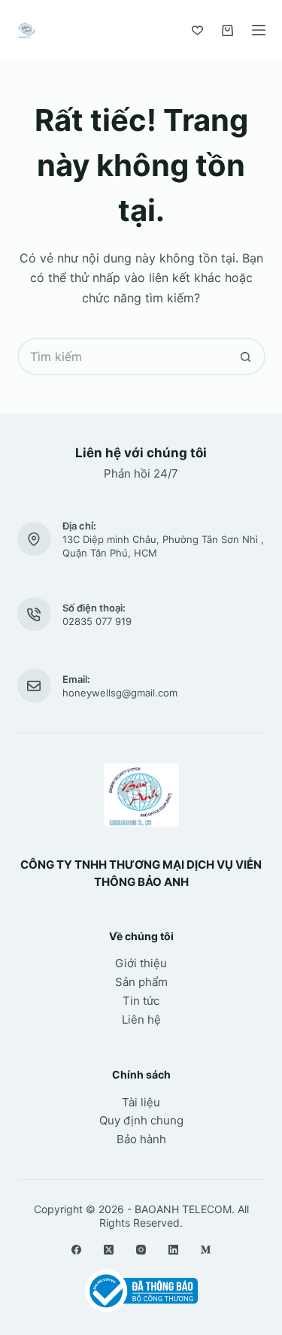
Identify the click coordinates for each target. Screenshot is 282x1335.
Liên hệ (141, 1019)
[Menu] (258, 30)
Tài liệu (141, 1102)
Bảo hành (141, 1139)
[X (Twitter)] (109, 1250)
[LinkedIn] (173, 1250)
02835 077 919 (97, 621)
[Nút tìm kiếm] (246, 356)
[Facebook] (76, 1250)
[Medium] (206, 1250)
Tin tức (141, 1001)
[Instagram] (141, 1250)
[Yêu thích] (197, 30)
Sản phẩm (141, 982)
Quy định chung (141, 1120)
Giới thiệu (141, 963)
